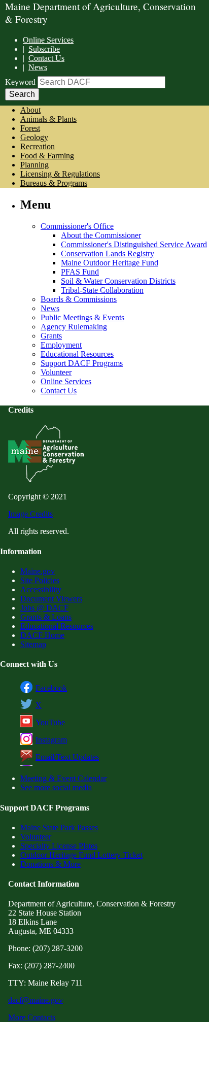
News (37, 67)
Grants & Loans (46, 617)
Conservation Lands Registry (107, 253)
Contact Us (46, 58)
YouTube (50, 722)
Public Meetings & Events (82, 317)
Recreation (37, 146)
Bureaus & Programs (53, 183)
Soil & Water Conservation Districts (118, 281)
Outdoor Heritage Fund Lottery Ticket (81, 855)
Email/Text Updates (67, 757)
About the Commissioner (101, 235)
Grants (51, 335)
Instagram (51, 739)
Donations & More (50, 864)
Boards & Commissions (79, 299)
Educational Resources (77, 354)
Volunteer (56, 372)
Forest (30, 128)
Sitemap (33, 644)
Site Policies (39, 580)
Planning (34, 164)
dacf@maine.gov (35, 1000)
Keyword (20, 82)
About (30, 110)
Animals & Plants (48, 119)
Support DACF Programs (82, 363)
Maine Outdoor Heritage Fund (109, 262)
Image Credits (30, 514)
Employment (61, 345)
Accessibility (40, 589)
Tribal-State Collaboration (102, 290)
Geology (34, 137)
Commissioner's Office (77, 226)
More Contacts (31, 1017)
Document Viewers (51, 598)
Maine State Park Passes (59, 827)
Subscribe (44, 49)
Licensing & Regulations (60, 174)
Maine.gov (37, 571)
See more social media (56, 787)
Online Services (48, 40)
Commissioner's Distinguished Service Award (134, 244)
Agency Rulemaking (74, 326)
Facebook (51, 688)
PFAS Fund (80, 271)
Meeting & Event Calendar (63, 778)
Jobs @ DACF (44, 607)
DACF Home (42, 635)
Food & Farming (47, 155)
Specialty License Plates (58, 845)
